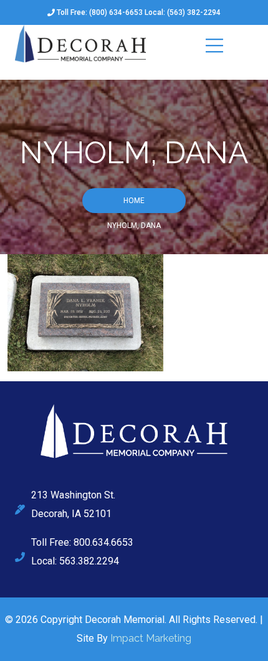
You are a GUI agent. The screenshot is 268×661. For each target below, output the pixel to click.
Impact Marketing (150, 638)
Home (134, 200)
